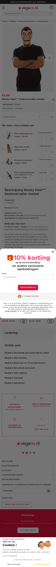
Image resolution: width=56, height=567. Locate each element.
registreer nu (27, 287)
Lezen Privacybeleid (10, 556)
